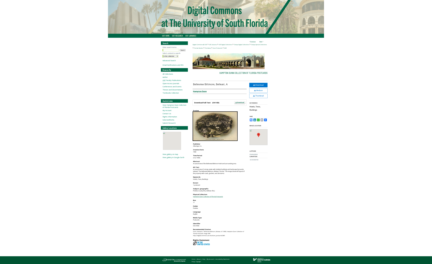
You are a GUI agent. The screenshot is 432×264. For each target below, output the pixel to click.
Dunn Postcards (217, 48)
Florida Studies (198, 48)
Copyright (198, 261)
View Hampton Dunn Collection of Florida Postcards (174, 106)
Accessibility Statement (223, 259)
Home (194, 259)
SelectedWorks (168, 120)
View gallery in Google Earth (173, 157)
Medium (259, 90)
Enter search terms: (170, 47)
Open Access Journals (171, 83)
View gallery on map (170, 154)
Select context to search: (172, 53)
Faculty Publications (172, 80)
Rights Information (170, 117)
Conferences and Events (172, 86)
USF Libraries (213, 44)
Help (203, 259)
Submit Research (169, 123)
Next (260, 41)
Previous (253, 41)
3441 (225, 48)
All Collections (168, 74)
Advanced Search (169, 60)
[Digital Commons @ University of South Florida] (216, 17)
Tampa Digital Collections (241, 44)
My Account (167, 110)
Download (240, 103)
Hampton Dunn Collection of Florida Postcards (243, 72)
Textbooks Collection (171, 93)
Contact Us (167, 113)
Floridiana (208, 48)
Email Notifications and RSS (173, 65)
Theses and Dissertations (173, 90)
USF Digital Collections (225, 44)
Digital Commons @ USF (200, 44)
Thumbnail (259, 96)
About (199, 259)
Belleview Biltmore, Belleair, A (210, 84)
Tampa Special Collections (259, 44)
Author (165, 77)
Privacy (194, 261)
